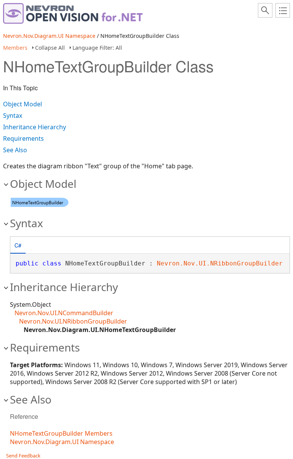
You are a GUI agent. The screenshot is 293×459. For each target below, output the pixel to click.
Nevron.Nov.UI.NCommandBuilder (63, 313)
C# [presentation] (17, 245)
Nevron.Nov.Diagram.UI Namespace (49, 35)
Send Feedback (23, 455)
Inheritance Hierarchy (34, 127)
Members (15, 47)
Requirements (23, 138)
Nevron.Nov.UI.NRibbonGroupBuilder (220, 263)
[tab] (18, 246)
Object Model (22, 104)
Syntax (12, 115)
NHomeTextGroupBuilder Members (61, 433)
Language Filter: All (97, 47)
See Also (15, 150)
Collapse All (50, 47)
